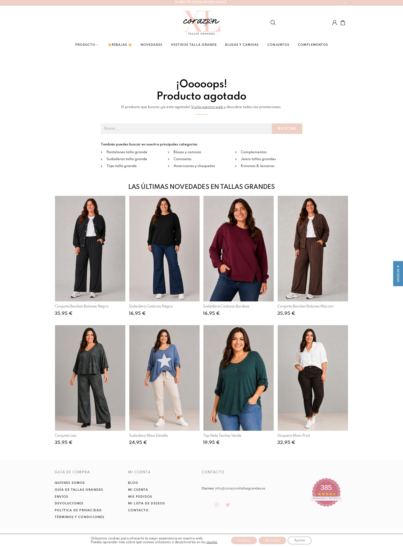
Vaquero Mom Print (293, 436)
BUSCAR (287, 129)
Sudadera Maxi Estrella (148, 436)
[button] (398, 273)
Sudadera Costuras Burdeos (226, 306)
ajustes (212, 542)
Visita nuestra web (207, 107)
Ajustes (299, 540)
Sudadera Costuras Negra (151, 306)
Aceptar (244, 540)
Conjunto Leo (65, 436)
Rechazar (272, 540)
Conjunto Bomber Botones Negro (81, 306)
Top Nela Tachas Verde (222, 436)
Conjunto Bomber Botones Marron (305, 306)
